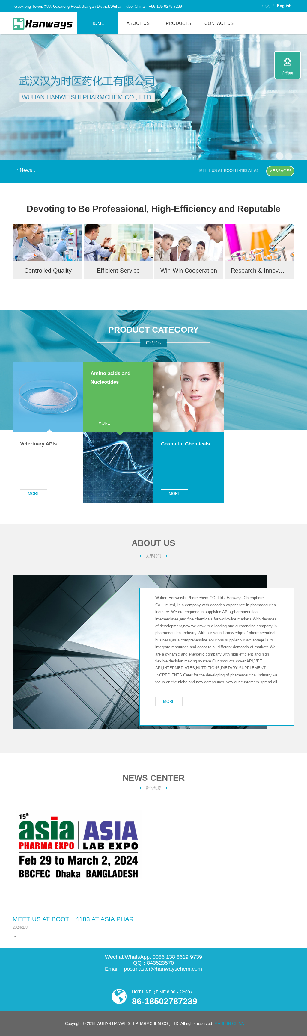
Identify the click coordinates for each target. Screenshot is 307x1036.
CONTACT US (219, 23)
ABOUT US (138, 23)
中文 (266, 6)
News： (28, 170)
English (284, 6)
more (34, 493)
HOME (97, 23)
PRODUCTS (178, 23)
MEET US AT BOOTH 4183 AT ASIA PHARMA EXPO (232, 170)
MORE (169, 701)
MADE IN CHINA (229, 1023)
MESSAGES (280, 171)
